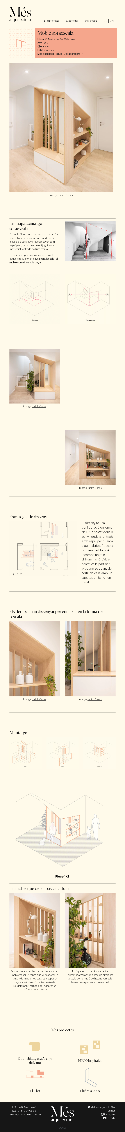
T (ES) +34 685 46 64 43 (22, 1107)
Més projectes (51, 21)
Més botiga (91, 21)
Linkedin (111, 1118)
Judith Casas (66, 195)
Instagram (110, 1114)
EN (105, 21)
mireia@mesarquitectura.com (26, 1114)
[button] (60, 54)
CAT (112, 21)
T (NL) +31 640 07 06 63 (22, 1111)
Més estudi (72, 21)
